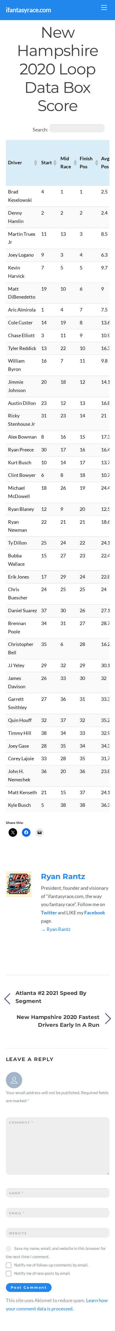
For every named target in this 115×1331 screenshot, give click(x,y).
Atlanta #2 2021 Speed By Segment (51, 997)
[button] (35, 162)
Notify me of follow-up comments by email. (51, 1264)
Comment (21, 1122)
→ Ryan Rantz (55, 929)
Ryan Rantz (63, 876)
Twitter (49, 912)
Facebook (94, 912)
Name (16, 1193)
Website (18, 1233)
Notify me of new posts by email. (42, 1273)
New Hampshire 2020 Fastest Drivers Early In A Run (58, 1021)
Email (17, 1213)
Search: (40, 129)
